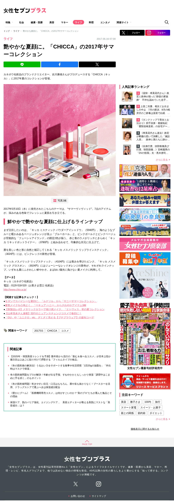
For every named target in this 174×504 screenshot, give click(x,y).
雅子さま (135, 401)
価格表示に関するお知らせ (145, 429)
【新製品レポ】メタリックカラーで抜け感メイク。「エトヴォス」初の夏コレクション (55, 309)
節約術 (141, 413)
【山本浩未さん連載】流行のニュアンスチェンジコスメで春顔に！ (43, 313)
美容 (51, 22)
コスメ (65, 330)
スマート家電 (128, 407)
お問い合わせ (78, 496)
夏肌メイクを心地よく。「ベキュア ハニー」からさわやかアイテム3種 (45, 305)
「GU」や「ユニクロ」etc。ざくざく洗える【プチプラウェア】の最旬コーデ (49, 317)
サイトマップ (99, 496)
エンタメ (105, 22)
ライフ (78, 22)
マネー (64, 22)
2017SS (38, 330)
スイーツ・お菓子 (150, 407)
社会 (21, 22)
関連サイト (123, 22)
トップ (7, 31)
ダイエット (156, 413)
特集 (8, 22)
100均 (147, 401)
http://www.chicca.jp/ (15, 289)
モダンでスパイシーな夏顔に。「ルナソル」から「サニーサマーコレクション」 (51, 301)
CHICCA (52, 330)
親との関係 (127, 413)
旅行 (157, 401)
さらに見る (162, 160)
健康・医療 (37, 22)
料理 (91, 22)
